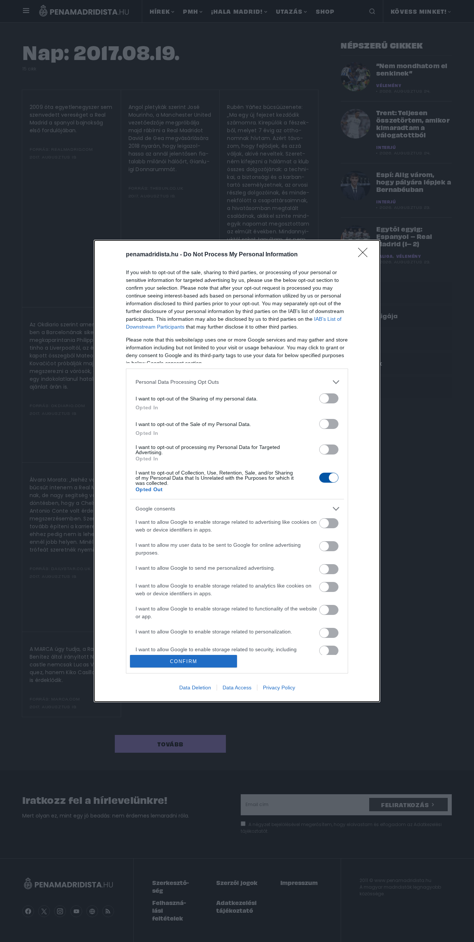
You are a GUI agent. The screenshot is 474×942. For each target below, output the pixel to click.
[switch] (328, 398)
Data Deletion (195, 687)
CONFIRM (183, 661)
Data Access (237, 687)
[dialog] (237, 471)
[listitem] (237, 382)
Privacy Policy (279, 687)
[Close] (365, 255)
